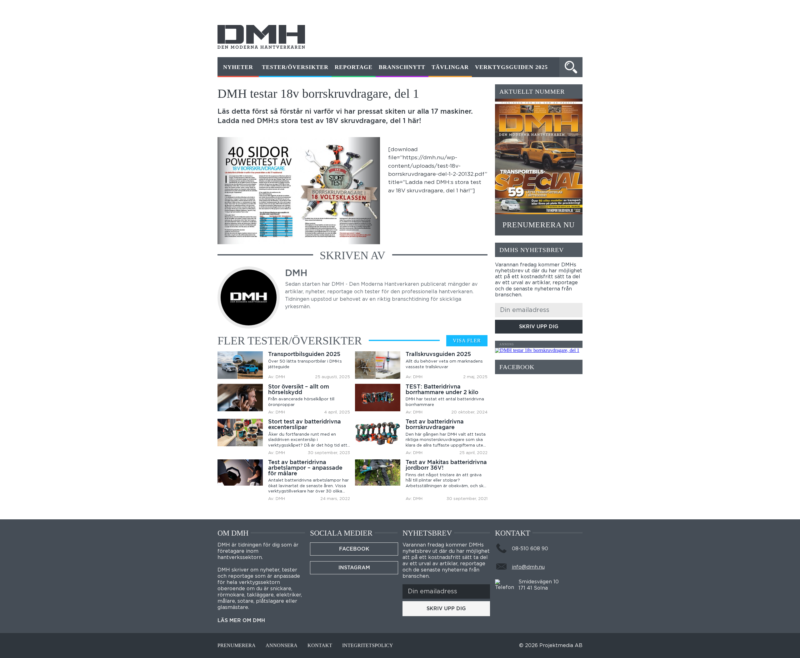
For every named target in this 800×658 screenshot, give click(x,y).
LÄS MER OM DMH (241, 620)
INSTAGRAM (354, 568)
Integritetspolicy (367, 645)
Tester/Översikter (295, 67)
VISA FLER (467, 340)
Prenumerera (237, 645)
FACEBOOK (354, 549)
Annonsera (282, 645)
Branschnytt (402, 67)
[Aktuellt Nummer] (538, 156)
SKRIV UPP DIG (538, 326)
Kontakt (320, 645)
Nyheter (238, 67)
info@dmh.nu (528, 567)
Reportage (353, 67)
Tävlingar (450, 67)
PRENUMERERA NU (538, 225)
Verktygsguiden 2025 (511, 67)
